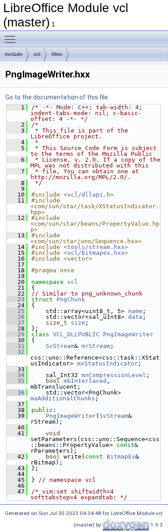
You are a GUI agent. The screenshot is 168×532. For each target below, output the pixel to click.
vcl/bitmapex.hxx (96, 252)
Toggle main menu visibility (12, 39)
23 (16, 299)
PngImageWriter (128, 334)
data (135, 316)
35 (16, 381)
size (78, 322)
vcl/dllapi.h (88, 194)
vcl (37, 54)
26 (16, 316)
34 (16, 375)
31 (16, 346)
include (13, 54)
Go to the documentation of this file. (57, 97)
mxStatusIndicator (107, 363)
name (135, 311)
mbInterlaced (85, 381)
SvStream (60, 346)
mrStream (96, 346)
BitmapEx (121, 456)
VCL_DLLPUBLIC (76, 334)
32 (16, 351)
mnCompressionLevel (114, 375)
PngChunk (70, 299)
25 (16, 311)
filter (57, 54)
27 (16, 322)
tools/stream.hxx (96, 247)
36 (16, 392)
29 (16, 334)
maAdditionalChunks (62, 398)
